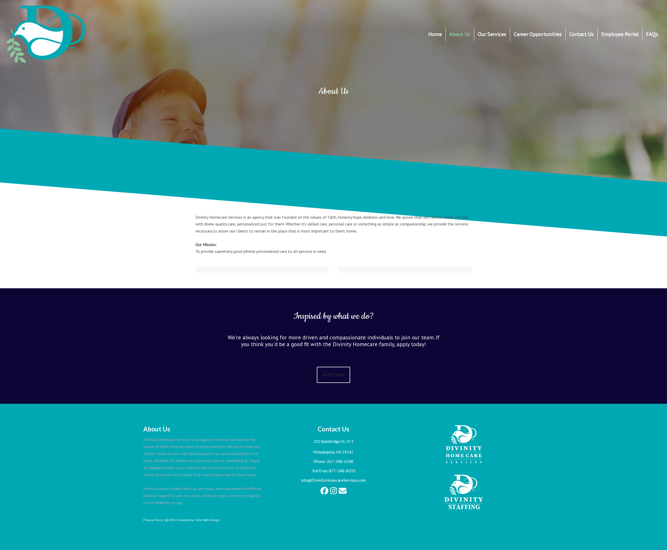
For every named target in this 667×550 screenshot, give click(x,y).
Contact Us (581, 34)
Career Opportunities (538, 34)
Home (435, 34)
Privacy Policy (153, 520)
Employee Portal (620, 34)
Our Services (492, 34)
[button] (324, 491)
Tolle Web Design (207, 520)
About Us (459, 34)
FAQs (652, 34)
